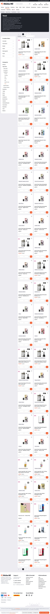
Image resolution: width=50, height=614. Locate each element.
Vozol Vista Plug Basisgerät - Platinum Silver (40, 428)
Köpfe (4, 95)
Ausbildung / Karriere (42, 581)
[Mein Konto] (40, 3)
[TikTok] (31, 595)
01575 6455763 (18, 582)
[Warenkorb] (46, 3)
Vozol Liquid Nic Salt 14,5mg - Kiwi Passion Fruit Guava (24, 472)
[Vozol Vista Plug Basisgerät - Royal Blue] (41, 508)
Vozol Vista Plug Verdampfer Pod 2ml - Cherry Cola (40, 450)
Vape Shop (5, 66)
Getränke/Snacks (6, 102)
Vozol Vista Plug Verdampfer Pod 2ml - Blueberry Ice (24, 295)
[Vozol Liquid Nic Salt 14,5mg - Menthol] (25, 530)
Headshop (4, 89)
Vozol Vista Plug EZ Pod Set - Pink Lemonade (24, 384)
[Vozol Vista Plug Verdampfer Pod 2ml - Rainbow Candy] (25, 441)
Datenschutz (40, 578)
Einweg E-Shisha (6, 87)
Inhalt (4, 48)
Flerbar (5, 78)
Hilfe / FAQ (28, 578)
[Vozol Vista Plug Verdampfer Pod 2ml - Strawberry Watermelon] (41, 309)
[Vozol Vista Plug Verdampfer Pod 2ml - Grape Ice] (41, 243)
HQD (5, 80)
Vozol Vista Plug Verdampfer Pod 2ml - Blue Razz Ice (40, 207)
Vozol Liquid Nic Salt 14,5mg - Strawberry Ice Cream (40, 472)
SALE (3, 108)
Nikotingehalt (5, 51)
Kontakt (27, 580)
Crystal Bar (6, 75)
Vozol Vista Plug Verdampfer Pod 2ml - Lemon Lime (40, 229)
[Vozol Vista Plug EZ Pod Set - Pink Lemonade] (25, 375)
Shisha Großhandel (29, 581)
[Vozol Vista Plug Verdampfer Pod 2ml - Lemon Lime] (41, 221)
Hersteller (4, 41)
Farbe (4, 53)
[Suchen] (29, 4)
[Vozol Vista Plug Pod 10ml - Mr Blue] (41, 110)
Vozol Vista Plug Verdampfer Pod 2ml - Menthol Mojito (24, 428)
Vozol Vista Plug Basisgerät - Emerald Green (24, 560)
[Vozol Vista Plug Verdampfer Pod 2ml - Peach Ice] (25, 265)
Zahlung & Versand (29, 577)
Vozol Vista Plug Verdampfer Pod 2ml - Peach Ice (24, 273)
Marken (4, 110)
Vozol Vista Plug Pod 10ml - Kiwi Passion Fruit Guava (24, 119)
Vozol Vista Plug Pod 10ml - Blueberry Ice (40, 96)
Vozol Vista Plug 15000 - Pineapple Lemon (39, 494)
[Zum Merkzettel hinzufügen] (32, 40)
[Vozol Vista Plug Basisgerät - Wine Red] (41, 552)
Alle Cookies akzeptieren (44, 612)
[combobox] (23, 4)
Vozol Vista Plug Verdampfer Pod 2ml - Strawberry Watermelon (40, 317)
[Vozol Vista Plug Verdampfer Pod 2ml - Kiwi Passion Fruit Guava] (41, 176)
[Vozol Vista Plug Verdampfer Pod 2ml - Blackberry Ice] (25, 331)
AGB (39, 577)
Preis (3, 56)
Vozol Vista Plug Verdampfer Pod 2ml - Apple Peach (24, 207)
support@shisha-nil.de (5, 2)
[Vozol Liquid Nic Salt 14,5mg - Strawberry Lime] (25, 486)
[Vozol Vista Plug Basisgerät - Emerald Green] (25, 552)
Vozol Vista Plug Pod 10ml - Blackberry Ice (24, 74)
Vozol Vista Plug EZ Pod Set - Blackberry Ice (24, 251)
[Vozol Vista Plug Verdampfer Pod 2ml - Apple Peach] (25, 198)
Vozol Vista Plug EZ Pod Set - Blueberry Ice (40, 295)
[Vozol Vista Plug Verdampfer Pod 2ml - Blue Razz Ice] (41, 198)
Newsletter (28, 584)
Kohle (4, 93)
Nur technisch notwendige (27, 612)
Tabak (4, 91)
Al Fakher (5, 73)
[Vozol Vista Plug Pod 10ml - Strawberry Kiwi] (25, 88)
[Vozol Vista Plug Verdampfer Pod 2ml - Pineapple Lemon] (25, 397)
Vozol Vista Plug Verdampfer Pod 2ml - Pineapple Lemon (24, 406)
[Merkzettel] (35, 3)
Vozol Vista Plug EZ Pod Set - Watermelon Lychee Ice (24, 361)
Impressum (40, 588)
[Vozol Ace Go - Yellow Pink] (25, 508)
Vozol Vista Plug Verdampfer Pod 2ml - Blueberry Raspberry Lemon (25, 185)
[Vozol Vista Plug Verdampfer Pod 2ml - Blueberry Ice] (25, 287)
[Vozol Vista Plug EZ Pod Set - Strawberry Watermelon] (41, 265)
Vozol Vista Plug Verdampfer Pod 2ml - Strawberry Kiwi (24, 163)
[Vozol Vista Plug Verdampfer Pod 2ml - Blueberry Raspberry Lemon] (25, 176)
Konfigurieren (35, 612)
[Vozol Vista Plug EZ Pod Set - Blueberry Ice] (41, 287)
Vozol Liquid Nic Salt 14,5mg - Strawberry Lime (24, 494)
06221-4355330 (18, 580)
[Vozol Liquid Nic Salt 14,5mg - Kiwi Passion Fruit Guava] (25, 463)
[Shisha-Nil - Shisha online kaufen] (7, 4)
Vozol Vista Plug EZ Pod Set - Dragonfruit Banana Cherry (40, 361)
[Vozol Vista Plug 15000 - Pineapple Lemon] (41, 486)
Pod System (6, 70)
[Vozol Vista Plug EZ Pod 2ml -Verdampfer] (41, 530)
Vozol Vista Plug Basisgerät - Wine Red (40, 560)
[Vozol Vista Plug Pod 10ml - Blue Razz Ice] (41, 132)
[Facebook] (26, 595)
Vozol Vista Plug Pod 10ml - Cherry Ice (24, 141)
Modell (4, 46)
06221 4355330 (5, 0)
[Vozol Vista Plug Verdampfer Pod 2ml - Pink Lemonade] (41, 154)
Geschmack (5, 43)
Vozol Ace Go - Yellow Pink (24, 515)
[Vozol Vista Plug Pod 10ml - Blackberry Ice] (25, 66)
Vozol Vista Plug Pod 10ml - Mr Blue (40, 119)
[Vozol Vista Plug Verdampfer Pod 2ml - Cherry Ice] (25, 221)
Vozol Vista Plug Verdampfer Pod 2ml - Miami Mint (24, 317)
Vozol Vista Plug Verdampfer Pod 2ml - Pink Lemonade (40, 163)
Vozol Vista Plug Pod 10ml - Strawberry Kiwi (24, 96)
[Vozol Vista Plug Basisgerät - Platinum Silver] (41, 419)
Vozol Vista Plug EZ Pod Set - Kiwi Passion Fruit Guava (40, 406)
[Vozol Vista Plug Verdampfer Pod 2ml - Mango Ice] (41, 375)
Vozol (5, 83)
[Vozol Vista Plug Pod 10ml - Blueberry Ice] (41, 88)
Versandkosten (17, 608)
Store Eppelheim (41, 584)
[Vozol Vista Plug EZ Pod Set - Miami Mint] (41, 66)
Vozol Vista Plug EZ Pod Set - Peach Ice (24, 52)
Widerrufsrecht (41, 580)
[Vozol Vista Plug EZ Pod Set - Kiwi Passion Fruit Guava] (41, 397)
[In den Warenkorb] (31, 58)
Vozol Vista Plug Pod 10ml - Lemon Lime (40, 52)
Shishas (4, 64)
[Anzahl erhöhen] (28, 58)
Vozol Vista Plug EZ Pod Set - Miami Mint (40, 74)
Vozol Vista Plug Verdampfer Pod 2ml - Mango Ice (40, 384)
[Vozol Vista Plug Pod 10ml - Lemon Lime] (41, 44)
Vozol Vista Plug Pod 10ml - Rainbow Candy (40, 339)
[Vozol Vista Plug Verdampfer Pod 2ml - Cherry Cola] (41, 441)
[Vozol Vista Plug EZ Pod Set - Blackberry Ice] (25, 243)
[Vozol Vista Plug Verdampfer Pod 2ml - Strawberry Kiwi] (25, 154)
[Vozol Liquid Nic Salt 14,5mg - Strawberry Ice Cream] (41, 463)
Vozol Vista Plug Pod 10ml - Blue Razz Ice (40, 141)
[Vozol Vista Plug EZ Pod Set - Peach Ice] (25, 44)
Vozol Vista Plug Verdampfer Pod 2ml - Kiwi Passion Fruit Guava (40, 185)
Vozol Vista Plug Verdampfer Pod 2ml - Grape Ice (40, 251)
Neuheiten (5, 106)
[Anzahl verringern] (19, 58)
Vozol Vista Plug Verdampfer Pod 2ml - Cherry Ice (24, 229)
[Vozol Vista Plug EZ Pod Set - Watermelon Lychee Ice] (25, 353)
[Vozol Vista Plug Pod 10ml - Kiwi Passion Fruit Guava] (25, 110)
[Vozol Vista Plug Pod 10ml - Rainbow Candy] (41, 331)
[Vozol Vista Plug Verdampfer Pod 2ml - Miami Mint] (25, 309)
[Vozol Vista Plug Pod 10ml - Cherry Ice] (25, 132)
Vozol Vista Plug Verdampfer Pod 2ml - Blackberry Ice (24, 339)
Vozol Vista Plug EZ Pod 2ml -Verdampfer (40, 538)
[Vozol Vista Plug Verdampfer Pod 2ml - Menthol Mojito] (25, 419)
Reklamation (28, 582)
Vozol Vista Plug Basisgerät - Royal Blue (40, 516)
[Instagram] (29, 595)
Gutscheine (5, 104)
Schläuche (5, 97)
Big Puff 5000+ (6, 85)
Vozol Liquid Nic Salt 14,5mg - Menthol (24, 538)
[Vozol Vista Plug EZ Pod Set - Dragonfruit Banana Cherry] (41, 353)
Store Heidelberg (41, 582)
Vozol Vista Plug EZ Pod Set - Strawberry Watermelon (40, 273)
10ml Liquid (5, 68)
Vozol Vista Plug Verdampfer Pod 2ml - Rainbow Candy (24, 450)
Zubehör (4, 100)
